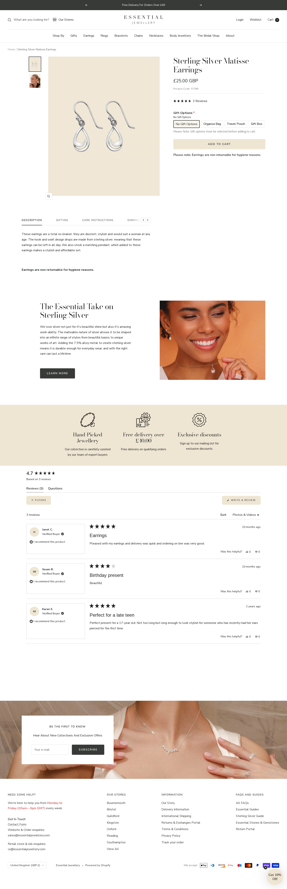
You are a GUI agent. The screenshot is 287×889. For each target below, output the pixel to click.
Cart (273, 20)
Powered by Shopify (97, 865)
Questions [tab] (55, 489)
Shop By (58, 36)
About (230, 36)
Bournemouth (116, 803)
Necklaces (156, 36)
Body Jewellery (180, 36)
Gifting (62, 220)
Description (32, 220)
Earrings (88, 36)
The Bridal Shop (208, 36)
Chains (138, 36)
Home (11, 49)
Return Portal (245, 829)
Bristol (111, 809)
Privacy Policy (170, 836)
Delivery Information (175, 809)
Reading (112, 836)
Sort (223, 515)
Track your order (172, 842)
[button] (190, 101)
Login (239, 20)
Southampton (116, 842)
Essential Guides (247, 809)
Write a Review (245, 501)
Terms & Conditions (174, 829)
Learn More (57, 373)
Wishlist (255, 20)
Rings (104, 36)
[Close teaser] (265, 867)
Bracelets (121, 36)
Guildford (113, 816)
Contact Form (17, 824)
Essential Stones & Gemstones (257, 823)
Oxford (111, 829)
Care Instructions (97, 220)
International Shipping (176, 816)
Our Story (168, 803)
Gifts (73, 36)
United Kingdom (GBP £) (25, 865)
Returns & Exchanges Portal (180, 823)
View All (113, 849)
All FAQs (242, 803)
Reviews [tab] (34, 489)
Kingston (113, 823)
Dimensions (137, 220)
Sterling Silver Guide (250, 816)
